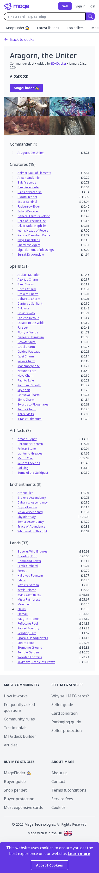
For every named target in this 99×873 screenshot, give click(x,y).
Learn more (79, 853)
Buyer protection (19, 798)
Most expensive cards (23, 807)
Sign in (80, 6)
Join (92, 6)
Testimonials (15, 727)
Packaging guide (66, 722)
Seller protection (66, 730)
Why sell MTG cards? (70, 696)
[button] (31, 153)
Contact (58, 781)
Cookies (58, 807)
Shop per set (15, 790)
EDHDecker (58, 63)
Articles (11, 745)
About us (59, 772)
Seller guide (62, 704)
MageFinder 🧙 (17, 772)
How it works (16, 696)
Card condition (64, 713)
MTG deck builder (20, 736)
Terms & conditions (68, 790)
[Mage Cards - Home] (17, 6)
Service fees (62, 798)
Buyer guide (15, 781)
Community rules (19, 719)
